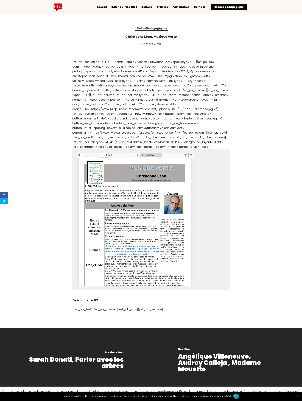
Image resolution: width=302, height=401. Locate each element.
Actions (146, 7)
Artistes (162, 7)
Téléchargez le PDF (85, 300)
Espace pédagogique (229, 7)
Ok (236, 396)
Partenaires (180, 7)
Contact (199, 7)
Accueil (102, 7)
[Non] (298, 396)
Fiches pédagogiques (152, 28)
